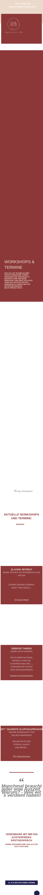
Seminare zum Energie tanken (21, 676)
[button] (21, 39)
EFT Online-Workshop (21, 756)
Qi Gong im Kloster (21, 600)
